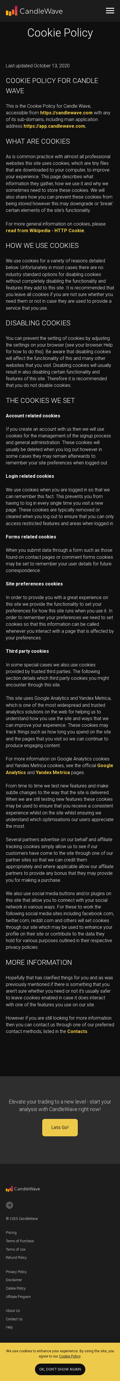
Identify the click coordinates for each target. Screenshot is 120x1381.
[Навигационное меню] (110, 11)
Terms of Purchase (20, 1241)
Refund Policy (16, 1258)
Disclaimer (14, 1280)
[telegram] (9, 1205)
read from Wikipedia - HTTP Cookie (45, 230)
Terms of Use (15, 1249)
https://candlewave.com (66, 113)
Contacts (77, 1031)
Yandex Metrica (53, 772)
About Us (13, 1311)
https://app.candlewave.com (54, 126)
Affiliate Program (18, 1297)
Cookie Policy (16, 1288)
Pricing (11, 1233)
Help (9, 1327)
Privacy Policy (16, 1272)
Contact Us (14, 1319)
